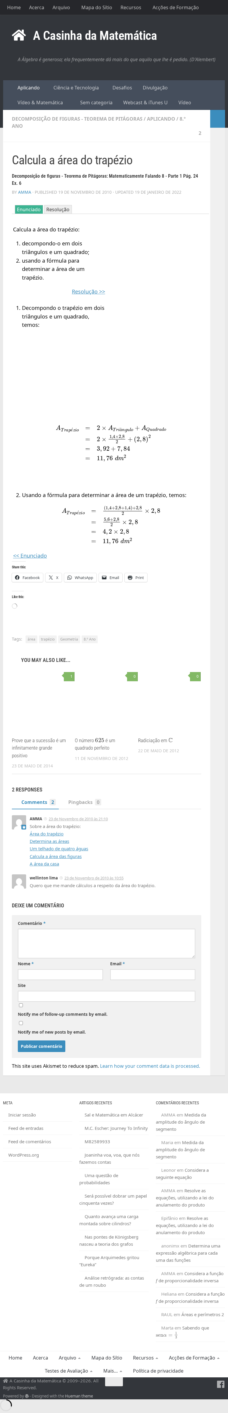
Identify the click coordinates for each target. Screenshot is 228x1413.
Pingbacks (83, 802)
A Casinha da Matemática (95, 35)
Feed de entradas (25, 1128)
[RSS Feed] (210, 1384)
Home (14, 7)
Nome (26, 963)
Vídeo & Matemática (39, 102)
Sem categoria (96, 102)
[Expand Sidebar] (217, 119)
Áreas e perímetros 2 (202, 1314)
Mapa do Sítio (96, 7)
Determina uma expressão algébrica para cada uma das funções (188, 1253)
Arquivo (61, 7)
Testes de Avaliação (66, 1371)
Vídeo (184, 102)
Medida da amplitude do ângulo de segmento (181, 1122)
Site (22, 985)
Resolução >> (88, 291)
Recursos (131, 7)
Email (117, 963)
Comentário (32, 923)
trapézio (48, 639)
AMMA (24, 192)
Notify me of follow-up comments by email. (62, 1014)
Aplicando (28, 87)
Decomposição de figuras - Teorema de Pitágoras (77, 119)
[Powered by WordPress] (27, 1396)
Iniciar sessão (22, 1115)
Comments (37, 802)
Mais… (110, 1371)
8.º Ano (90, 639)
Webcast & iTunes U (145, 102)
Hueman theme (79, 1396)
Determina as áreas (49, 841)
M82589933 (97, 1141)
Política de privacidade (158, 1371)
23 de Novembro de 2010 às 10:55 (94, 878)
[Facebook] (221, 1384)
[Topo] (114, 1381)
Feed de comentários (29, 1141)
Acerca (36, 7)
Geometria (69, 639)
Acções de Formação (176, 7)
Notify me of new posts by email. (52, 1032)
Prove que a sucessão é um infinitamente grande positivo (39, 747)
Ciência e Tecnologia (75, 87)
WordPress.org (23, 1155)
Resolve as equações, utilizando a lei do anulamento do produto (185, 1198)
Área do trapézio (47, 834)
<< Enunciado (30, 555)
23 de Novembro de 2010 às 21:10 (78, 818)
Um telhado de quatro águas (59, 848)
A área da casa (44, 864)
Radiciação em (155, 740)
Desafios (121, 87)
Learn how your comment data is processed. (150, 1066)
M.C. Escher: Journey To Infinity (116, 1128)
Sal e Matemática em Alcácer (114, 1115)
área (31, 639)
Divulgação (155, 87)
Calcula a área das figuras (56, 856)
